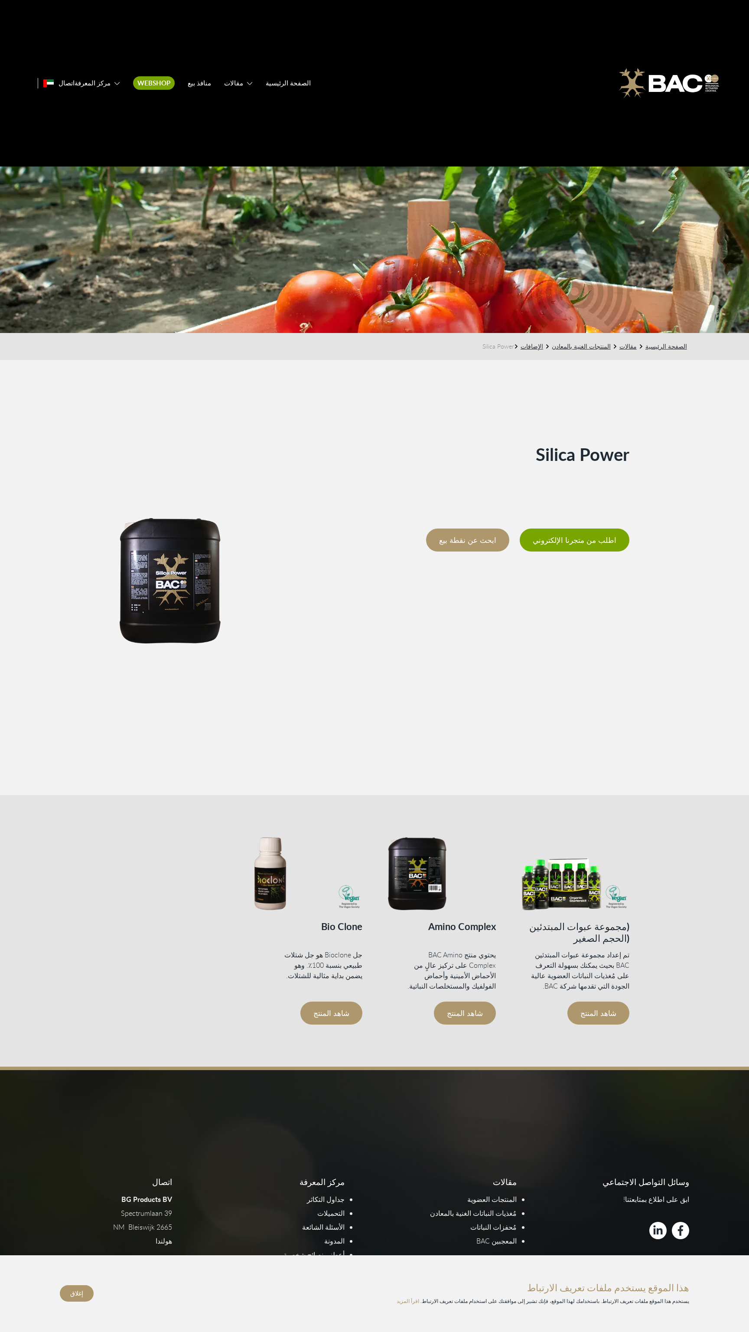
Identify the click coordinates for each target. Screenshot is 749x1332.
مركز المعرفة (93, 83)
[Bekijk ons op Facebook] (680, 1230)
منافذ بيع (199, 83)
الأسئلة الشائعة (323, 1227)
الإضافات (532, 346)
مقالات (233, 83)
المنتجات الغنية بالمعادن (581, 346)
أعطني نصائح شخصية (314, 1255)
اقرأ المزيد (408, 1300)
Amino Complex (462, 926)
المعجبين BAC (496, 1241)
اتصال (67, 83)
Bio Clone (341, 926)
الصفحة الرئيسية (288, 83)
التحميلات (331, 1213)
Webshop (153, 83)
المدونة (334, 1241)
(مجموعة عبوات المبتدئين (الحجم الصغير (579, 932)
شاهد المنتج (598, 1013)
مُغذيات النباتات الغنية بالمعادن (473, 1213)
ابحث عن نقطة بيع (467, 540)
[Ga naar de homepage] (669, 83)
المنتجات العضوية (492, 1199)
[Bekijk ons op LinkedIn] (658, 1230)
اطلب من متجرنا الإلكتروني (574, 540)
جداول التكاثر (326, 1199)
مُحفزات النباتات (493, 1227)
